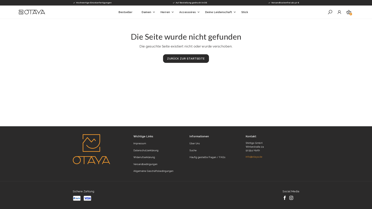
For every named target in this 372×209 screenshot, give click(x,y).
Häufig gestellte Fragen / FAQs (207, 157)
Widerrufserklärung (144, 157)
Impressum (139, 143)
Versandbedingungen (145, 164)
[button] (127, 12)
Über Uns (194, 143)
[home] (32, 12)
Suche (193, 150)
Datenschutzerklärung (146, 150)
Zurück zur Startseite (186, 58)
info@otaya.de (254, 156)
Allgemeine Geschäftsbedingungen (153, 171)
